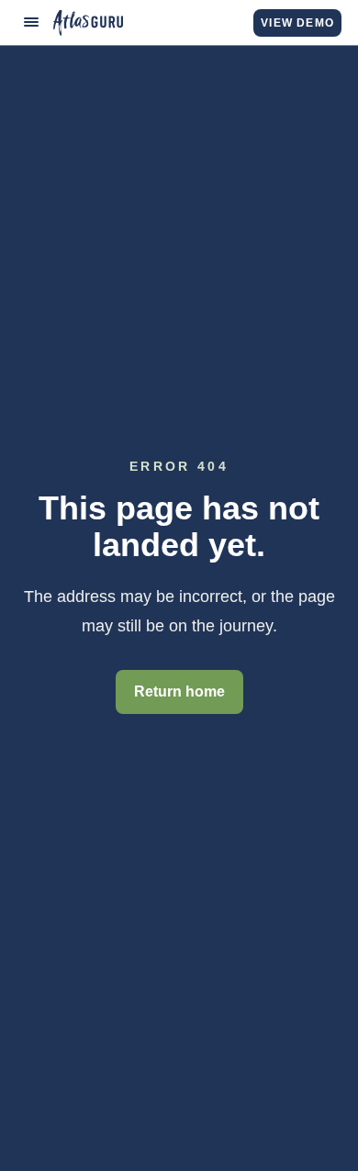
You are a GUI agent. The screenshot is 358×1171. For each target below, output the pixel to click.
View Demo (297, 23)
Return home (179, 691)
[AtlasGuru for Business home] (88, 23)
